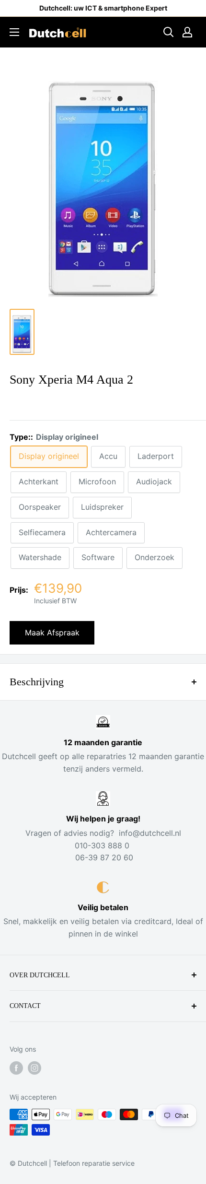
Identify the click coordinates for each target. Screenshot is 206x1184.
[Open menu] (14, 32)
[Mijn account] (187, 32)
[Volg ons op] (16, 1068)
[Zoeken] (168, 32)
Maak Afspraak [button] (52, 632)
